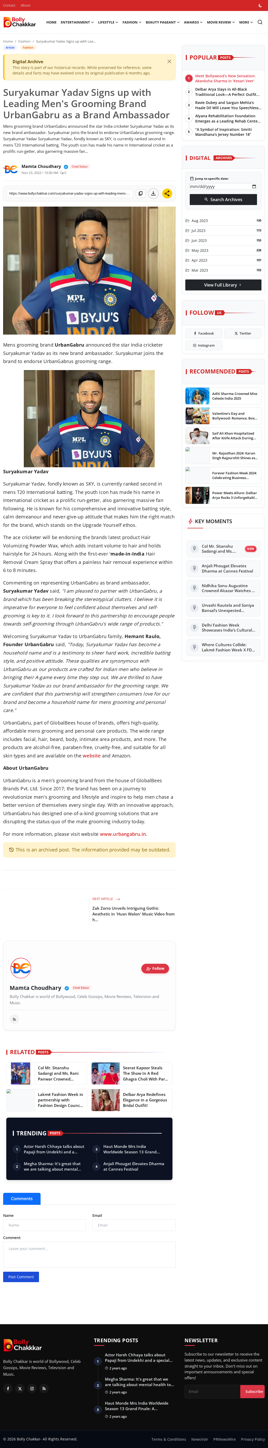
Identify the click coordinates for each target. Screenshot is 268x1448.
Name (8, 1215)
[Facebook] (8, 1388)
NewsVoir (199, 1439)
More (244, 22)
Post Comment (21, 1276)
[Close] (169, 61)
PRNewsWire (224, 1439)
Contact (9, 5)
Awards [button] (191, 22)
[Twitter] (20, 1388)
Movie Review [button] (219, 22)
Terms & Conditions (169, 1439)
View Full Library (223, 285)
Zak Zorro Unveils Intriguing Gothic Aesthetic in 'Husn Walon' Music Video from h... (133, 914)
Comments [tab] (22, 1198)
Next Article (103, 899)
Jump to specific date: (209, 178)
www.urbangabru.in (123, 834)
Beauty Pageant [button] (161, 22)
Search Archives (223, 199)
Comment (12, 1237)
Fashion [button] (130, 22)
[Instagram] (32, 1388)
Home (51, 22)
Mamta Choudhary (35, 988)
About (25, 5)
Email (97, 1215)
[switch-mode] (261, 5)
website (91, 755)
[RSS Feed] (14, 1019)
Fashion (24, 41)
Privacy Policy (253, 1439)
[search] (260, 22)
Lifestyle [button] (106, 22)
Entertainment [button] (75, 22)
